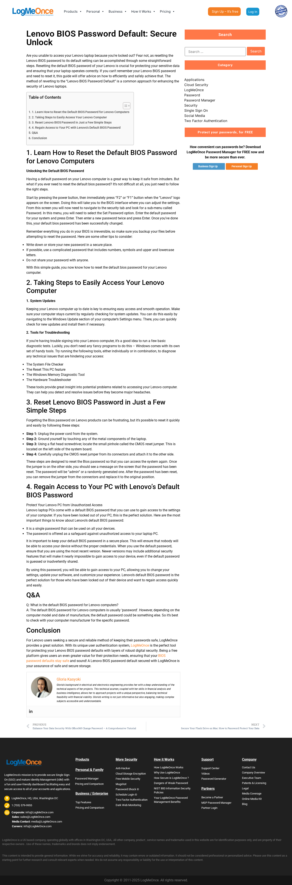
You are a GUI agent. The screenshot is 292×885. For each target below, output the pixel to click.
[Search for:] (215, 51)
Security (191, 105)
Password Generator (213, 778)
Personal (93, 11)
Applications (194, 79)
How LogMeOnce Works (168, 767)
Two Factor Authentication (205, 121)
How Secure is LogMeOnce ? (171, 777)
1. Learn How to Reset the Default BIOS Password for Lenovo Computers (80, 112)
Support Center (210, 768)
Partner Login (209, 807)
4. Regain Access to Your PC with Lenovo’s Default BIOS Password (76, 127)
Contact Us (248, 767)
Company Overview (253, 772)
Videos (205, 773)
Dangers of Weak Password (171, 783)
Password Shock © (127, 789)
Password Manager (199, 100)
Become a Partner (212, 797)
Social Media (194, 115)
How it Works (141, 11)
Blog (244, 804)
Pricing (165, 11)
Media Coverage (251, 793)
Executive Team (251, 777)
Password (192, 95)
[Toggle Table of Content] (124, 105)
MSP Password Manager (216, 802)
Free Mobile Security (128, 778)
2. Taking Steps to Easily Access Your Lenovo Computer (69, 117)
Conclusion (39, 138)
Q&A (35, 133)
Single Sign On (196, 110)
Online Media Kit (252, 798)
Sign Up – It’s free (225, 11)
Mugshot (121, 784)
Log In (252, 11)
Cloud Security (196, 85)
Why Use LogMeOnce (167, 772)
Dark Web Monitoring (128, 805)
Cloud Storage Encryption (131, 773)
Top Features (83, 802)
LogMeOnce (140, 645)
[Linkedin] (31, 711)
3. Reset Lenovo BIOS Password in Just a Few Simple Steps (72, 122)
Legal (245, 788)
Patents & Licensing (254, 783)
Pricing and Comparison (89, 783)
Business (115, 11)
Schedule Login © (126, 794)
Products (71, 11)
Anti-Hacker (123, 768)
